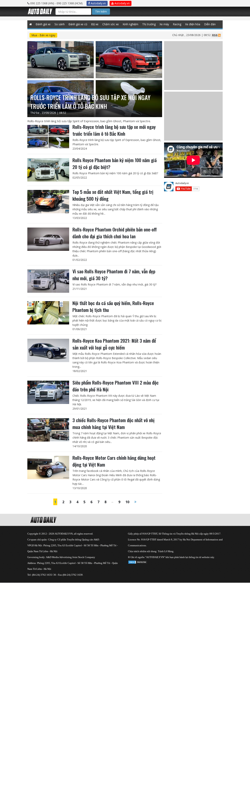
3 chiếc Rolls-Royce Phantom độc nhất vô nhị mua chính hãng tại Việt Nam (113, 423)
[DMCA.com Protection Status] (137, 561)
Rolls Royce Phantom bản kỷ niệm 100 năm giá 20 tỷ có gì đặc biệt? (114, 163)
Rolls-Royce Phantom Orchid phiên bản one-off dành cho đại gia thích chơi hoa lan (114, 233)
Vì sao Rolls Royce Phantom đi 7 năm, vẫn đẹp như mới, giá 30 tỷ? (113, 275)
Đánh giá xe (43, 24)
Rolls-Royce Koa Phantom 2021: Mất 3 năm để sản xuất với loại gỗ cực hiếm (114, 344)
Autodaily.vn (98, 3)
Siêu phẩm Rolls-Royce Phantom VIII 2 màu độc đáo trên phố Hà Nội (115, 386)
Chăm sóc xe (110, 24)
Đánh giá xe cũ (78, 24)
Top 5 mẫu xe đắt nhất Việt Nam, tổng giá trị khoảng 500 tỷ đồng (112, 195)
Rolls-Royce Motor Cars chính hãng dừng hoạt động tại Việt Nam (113, 461)
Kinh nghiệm (130, 24)
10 (127, 501)
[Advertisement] (117, 610)
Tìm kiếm (101, 11)
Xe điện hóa (192, 24)
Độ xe (94, 24)
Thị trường (149, 24)
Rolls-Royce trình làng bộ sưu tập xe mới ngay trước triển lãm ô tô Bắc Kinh (114, 130)
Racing (177, 24)
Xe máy (164, 24)
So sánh (59, 24)
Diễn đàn (210, 24)
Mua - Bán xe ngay (43, 35)
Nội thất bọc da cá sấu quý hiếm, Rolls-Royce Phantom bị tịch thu (113, 306)
